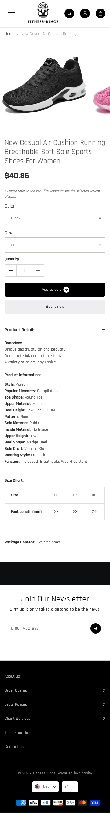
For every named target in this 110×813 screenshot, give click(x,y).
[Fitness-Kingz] (43, 13)
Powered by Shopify (75, 773)
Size (9, 233)
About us (12, 676)
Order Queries (16, 690)
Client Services (17, 718)
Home (10, 34)
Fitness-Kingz (44, 773)
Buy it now (55, 306)
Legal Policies (16, 704)
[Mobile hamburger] (11, 13)
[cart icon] (100, 13)
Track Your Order (19, 732)
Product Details (20, 330)
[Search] (69, 13)
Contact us (14, 746)
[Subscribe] (95, 628)
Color (10, 206)
